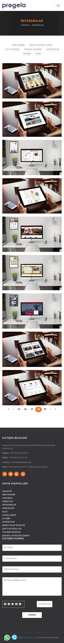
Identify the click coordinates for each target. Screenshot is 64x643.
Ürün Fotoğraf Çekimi (40, 45)
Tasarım (27, 54)
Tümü (38, 54)
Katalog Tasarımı (33, 49)
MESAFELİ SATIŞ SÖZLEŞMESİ (15, 535)
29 (45, 409)
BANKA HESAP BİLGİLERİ (13, 525)
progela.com (30, 638)
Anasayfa (25, 25)
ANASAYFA (7, 491)
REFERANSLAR (9, 504)
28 (38, 409)
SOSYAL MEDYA (9, 515)
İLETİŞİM (6, 518)
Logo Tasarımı (12, 49)
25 (19, 409)
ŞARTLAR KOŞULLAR (11, 528)
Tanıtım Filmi (52, 49)
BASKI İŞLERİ (8, 508)
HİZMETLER (7, 501)
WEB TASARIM (8, 494)
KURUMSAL (7, 497)
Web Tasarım (18, 45)
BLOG (4, 511)
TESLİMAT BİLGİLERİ (11, 532)
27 (32, 409)
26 (25, 409)
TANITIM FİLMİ (8, 521)
